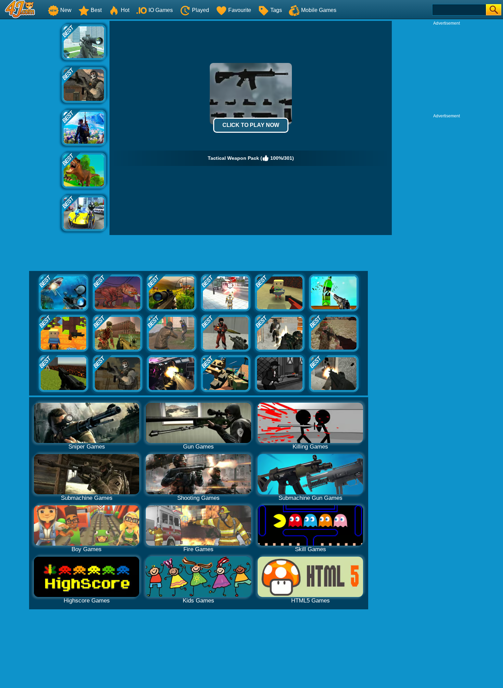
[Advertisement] (30, 123)
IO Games (161, 10)
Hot (125, 10)
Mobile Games (318, 10)
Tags (276, 10)
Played (200, 10)
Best (96, 10)
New (66, 10)
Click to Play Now (250, 125)
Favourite (239, 10)
